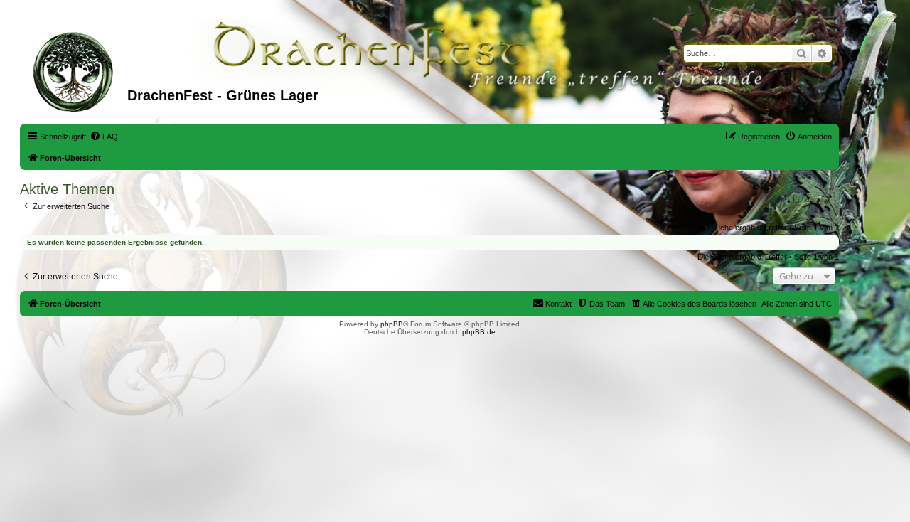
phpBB (391, 324)
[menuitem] (104, 136)
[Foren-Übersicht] (75, 70)
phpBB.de (479, 332)
